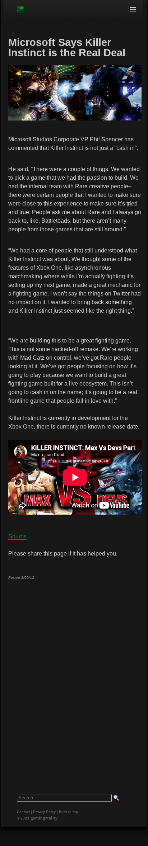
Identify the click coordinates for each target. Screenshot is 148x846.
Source (17, 536)
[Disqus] (75, 674)
